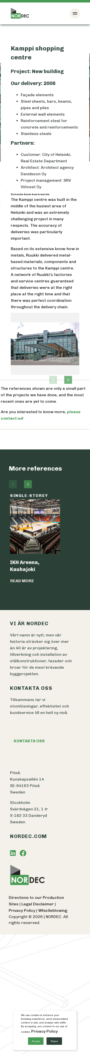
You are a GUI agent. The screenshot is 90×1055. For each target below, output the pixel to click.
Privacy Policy (22, 910)
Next (66, 379)
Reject (54, 1041)
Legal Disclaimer (38, 904)
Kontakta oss (29, 741)
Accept (36, 1041)
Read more (22, 580)
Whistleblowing (52, 910)
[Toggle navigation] (75, 13)
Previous (51, 379)
